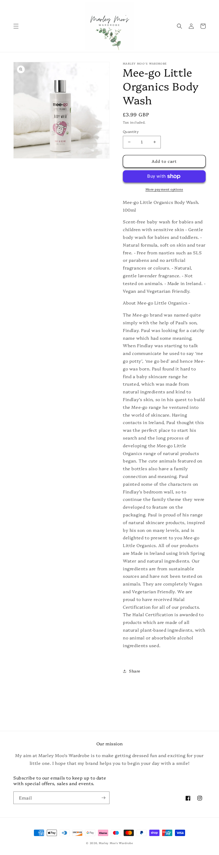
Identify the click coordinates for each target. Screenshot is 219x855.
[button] (16, 26)
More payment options (164, 189)
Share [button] (134, 671)
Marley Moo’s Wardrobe (116, 843)
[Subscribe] (103, 797)
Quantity (131, 131)
